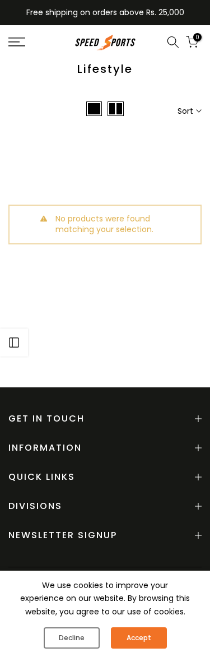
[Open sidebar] (14, 342)
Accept (139, 637)
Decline (72, 637)
